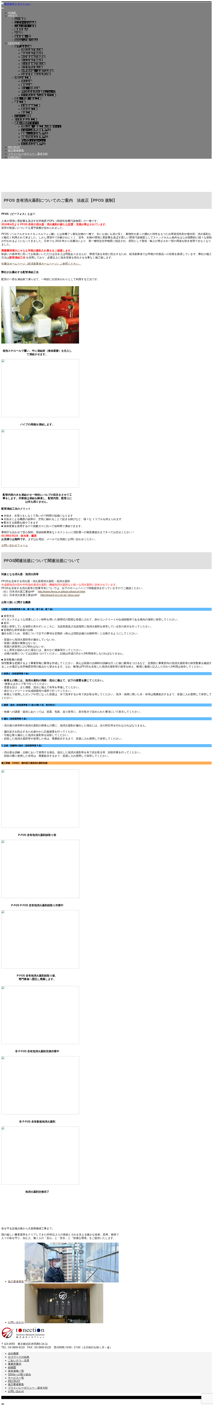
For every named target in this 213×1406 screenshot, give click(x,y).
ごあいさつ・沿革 (25, 26)
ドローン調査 (23, 116)
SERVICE (14, 43)
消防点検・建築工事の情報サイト (41, 126)
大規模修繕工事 (30, 105)
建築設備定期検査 (32, 53)
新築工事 (26, 112)
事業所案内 (21, 29)
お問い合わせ (16, 1391)
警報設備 (26, 84)
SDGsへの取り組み (26, 39)
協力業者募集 (16, 150)
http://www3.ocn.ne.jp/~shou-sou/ (60, 595)
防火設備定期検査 (32, 60)
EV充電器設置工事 (26, 119)
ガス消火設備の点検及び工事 (38, 95)
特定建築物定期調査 (33, 56)
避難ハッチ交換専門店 (34, 133)
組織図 (19, 33)
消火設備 (26, 81)
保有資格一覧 (23, 36)
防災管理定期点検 (32, 67)
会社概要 (20, 19)
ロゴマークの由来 (25, 22)
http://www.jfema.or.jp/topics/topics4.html (61, 591)
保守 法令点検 (23, 46)
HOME (12, 12)
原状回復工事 (29, 109)
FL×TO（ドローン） (33, 140)
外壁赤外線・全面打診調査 (37, 70)
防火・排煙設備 (30, 88)
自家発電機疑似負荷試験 (36, 74)
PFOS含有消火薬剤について (38, 91)
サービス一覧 (16, 1377)
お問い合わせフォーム (14, 545)
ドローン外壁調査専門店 (36, 130)
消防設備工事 (23, 77)
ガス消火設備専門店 (33, 143)
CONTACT (14, 157)
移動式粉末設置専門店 (34, 137)
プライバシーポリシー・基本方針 (28, 153)
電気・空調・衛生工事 (28, 98)
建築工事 (20, 102)
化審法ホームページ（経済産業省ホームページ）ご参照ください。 (41, 263)
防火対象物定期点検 (33, 63)
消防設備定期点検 (32, 49)
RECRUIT (14, 147)
